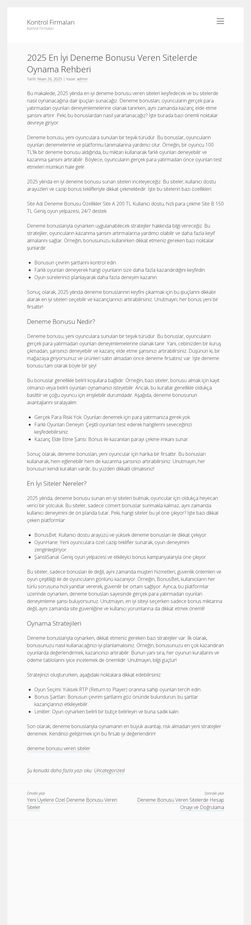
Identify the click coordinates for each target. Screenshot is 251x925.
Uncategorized (109, 770)
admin (82, 79)
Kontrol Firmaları (51, 22)
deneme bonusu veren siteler (58, 748)
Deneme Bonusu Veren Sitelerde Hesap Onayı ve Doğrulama (180, 803)
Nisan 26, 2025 (49, 79)
